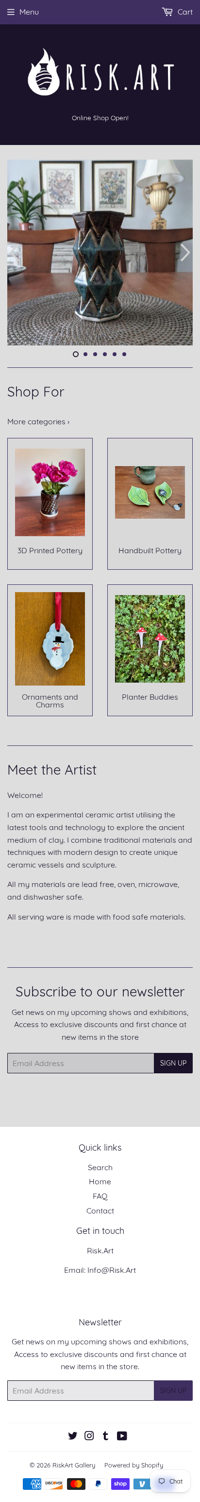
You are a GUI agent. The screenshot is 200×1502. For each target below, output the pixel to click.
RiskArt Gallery (73, 1465)
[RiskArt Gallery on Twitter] (73, 1437)
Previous (13, 252)
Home (100, 1181)
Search (100, 1167)
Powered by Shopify (133, 1465)
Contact (100, 1210)
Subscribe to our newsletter (100, 991)
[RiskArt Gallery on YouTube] (122, 1437)
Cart (184, 12)
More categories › (38, 421)
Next (187, 252)
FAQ (100, 1196)
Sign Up (173, 1063)
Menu (29, 12)
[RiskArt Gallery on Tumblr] (105, 1437)
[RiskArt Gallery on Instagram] (89, 1437)
